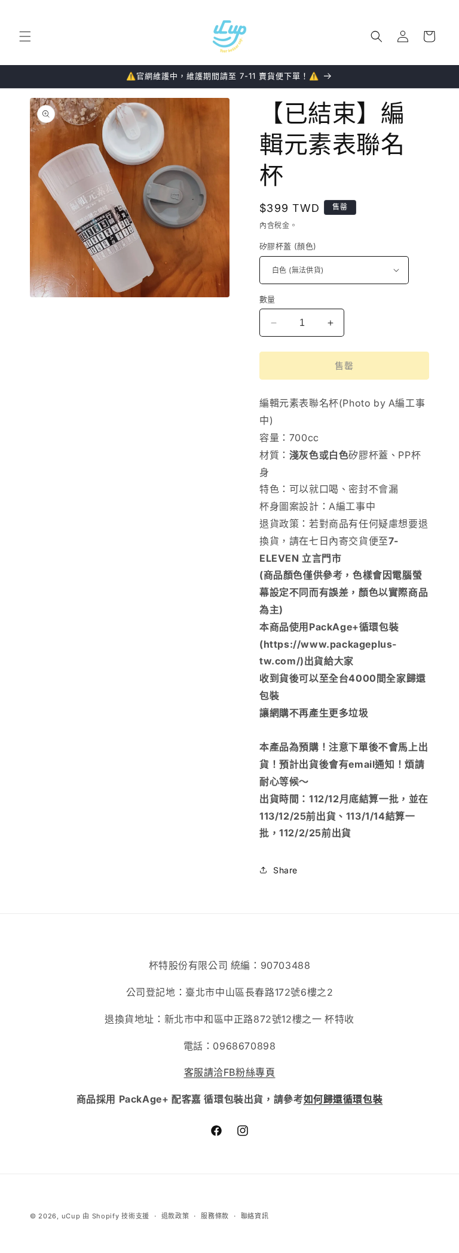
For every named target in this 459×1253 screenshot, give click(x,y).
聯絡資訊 (255, 1216)
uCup (71, 1216)
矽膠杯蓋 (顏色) (288, 246)
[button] (25, 36)
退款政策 (175, 1216)
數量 (267, 299)
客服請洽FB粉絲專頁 (230, 1072)
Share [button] (285, 870)
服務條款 (215, 1216)
